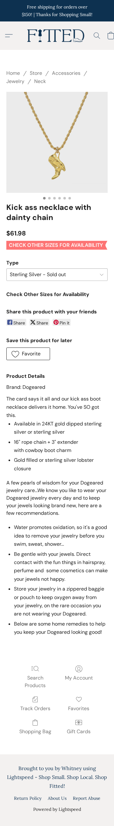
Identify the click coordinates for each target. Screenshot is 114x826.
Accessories (66, 73)
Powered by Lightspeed (57, 809)
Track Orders (35, 708)
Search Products (35, 681)
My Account (79, 677)
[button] (57, 35)
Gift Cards (79, 731)
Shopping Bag (35, 731)
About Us (57, 798)
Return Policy (27, 798)
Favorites (78, 708)
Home (13, 73)
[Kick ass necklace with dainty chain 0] (57, 142)
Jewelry (15, 81)
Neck (40, 81)
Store (36, 73)
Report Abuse (86, 798)
